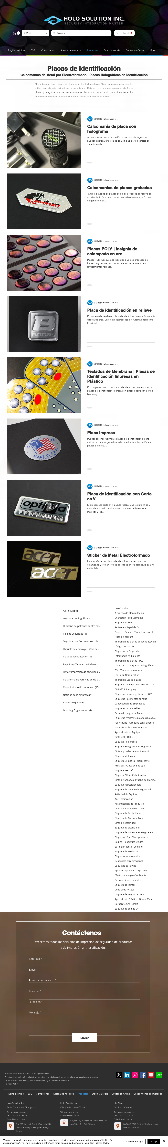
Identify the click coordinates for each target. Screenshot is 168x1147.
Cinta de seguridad (125, 822)
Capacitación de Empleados (130, 703)
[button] (35, 33)
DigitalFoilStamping (125, 689)
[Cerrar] (164, 1141)
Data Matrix (121, 665)
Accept (153, 1141)
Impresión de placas (126, 660)
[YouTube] (151, 1075)
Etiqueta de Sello (124, 622)
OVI (116, 670)
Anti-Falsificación (124, 799)
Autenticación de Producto (129, 803)
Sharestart (120, 617)
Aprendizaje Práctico (126, 899)
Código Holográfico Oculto (129, 841)
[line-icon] (159, 1075)
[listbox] (35, 33)
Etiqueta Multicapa (125, 756)
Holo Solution (122, 608)
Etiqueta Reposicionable (128, 784)
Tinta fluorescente (144, 632)
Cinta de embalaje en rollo (129, 808)
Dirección (35, 1001)
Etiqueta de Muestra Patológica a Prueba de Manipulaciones (135, 832)
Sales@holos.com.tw (16, 1119)
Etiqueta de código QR (127, 908)
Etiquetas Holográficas (141, 665)
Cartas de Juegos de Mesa (129, 713)
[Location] (10, 1126)
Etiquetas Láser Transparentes (131, 837)
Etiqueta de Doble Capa (128, 813)
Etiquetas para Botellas (127, 708)
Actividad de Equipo (126, 794)
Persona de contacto (41, 980)
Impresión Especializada (128, 679)
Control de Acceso (124, 889)
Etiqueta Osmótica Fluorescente (132, 760)
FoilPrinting (121, 722)
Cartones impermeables (128, 880)
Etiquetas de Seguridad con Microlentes (135, 684)
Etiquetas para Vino (125, 865)
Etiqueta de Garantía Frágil (129, 818)
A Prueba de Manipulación (129, 613)
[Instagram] (135, 1075)
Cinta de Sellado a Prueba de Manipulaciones (135, 779)
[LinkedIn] (127, 1075)
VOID (131, 646)
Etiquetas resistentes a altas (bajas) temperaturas (135, 717)
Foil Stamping (135, 617)
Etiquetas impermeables (128, 856)
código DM (120, 646)
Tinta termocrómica (131, 670)
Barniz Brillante (123, 846)
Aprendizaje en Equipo (127, 732)
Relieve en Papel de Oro (128, 627)
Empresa (34, 958)
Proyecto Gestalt (123, 632)
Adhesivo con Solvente (141, 722)
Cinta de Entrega (135, 765)
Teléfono (34, 991)
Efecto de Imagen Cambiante (130, 875)
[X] (119, 1075)
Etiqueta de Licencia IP (127, 827)
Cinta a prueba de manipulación (132, 751)
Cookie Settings (134, 1141)
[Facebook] (143, 1075)
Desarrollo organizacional (129, 861)
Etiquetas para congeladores (130, 694)
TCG (141, 660)
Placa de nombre (124, 636)
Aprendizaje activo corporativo (131, 870)
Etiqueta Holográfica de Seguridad (133, 746)
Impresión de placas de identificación (135, 641)
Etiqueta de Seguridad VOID (130, 894)
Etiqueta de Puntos (125, 884)
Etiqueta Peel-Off (124, 770)
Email (32, 969)
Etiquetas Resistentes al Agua (131, 698)
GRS (150, 694)
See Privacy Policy (99, 1143)
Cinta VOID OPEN (124, 737)
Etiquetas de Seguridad (127, 651)
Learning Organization (127, 675)
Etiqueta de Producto (126, 851)
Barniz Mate (146, 899)
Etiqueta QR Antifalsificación (130, 775)
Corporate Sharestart (126, 903)
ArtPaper (119, 765)
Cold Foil (138, 846)
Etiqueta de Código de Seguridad (133, 789)
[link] (17, 33)
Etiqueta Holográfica (126, 741)
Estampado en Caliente (127, 655)
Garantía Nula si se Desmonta (131, 727)
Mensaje (34, 1012)
